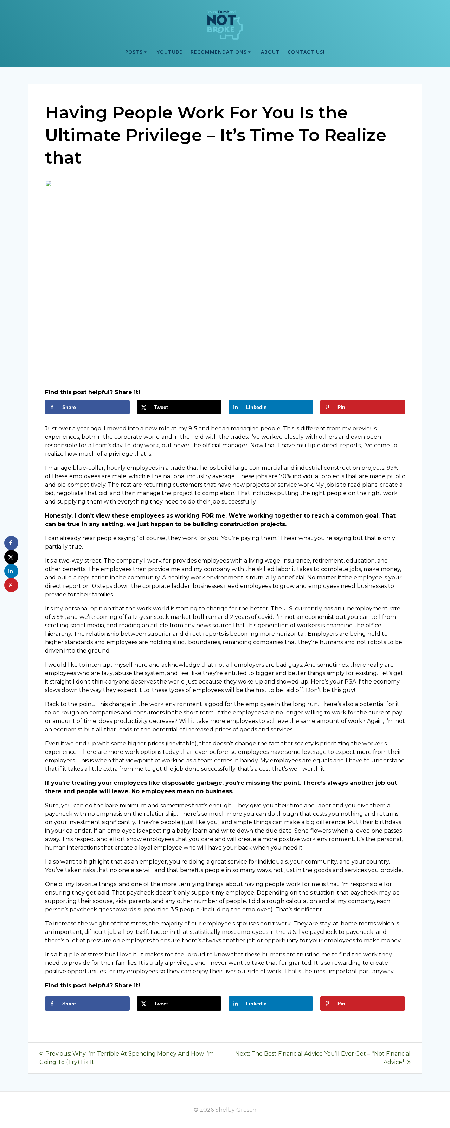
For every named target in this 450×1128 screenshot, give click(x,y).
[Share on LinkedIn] (11, 571)
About (270, 52)
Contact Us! (306, 52)
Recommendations (219, 52)
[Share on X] (11, 557)
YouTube (169, 52)
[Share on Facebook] (11, 543)
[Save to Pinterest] (11, 585)
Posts (134, 52)
